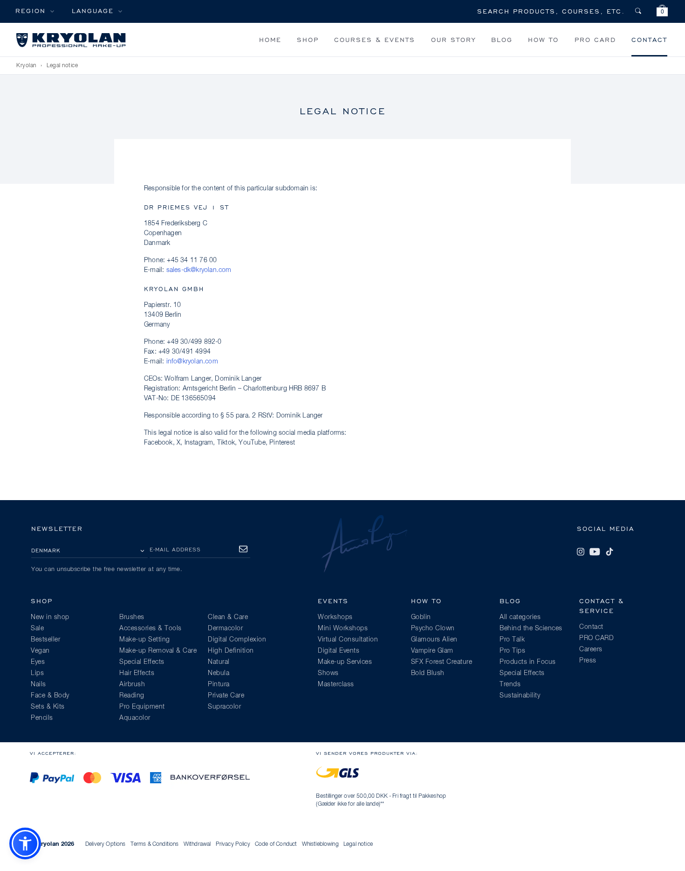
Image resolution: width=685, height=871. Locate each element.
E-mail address (175, 549)
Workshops (335, 617)
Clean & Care (228, 617)
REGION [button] (30, 10)
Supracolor (224, 707)
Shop (308, 39)
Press (587, 660)
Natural (219, 662)
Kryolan (26, 66)
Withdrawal (197, 844)
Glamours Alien (434, 639)
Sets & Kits (48, 707)
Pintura (219, 684)
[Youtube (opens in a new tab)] (594, 551)
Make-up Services (345, 662)
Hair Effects (136, 673)
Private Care (226, 695)
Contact (649, 39)
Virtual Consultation (348, 639)
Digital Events (338, 651)
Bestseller (45, 639)
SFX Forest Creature (442, 662)
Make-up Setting (144, 639)
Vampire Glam (432, 651)
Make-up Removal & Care (158, 651)
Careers (591, 649)
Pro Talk (512, 639)
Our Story (453, 39)
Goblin (421, 617)
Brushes (131, 617)
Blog (502, 39)
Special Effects (141, 662)
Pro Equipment (142, 707)
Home (270, 39)
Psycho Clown (433, 628)
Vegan (40, 651)
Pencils (42, 718)
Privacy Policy (233, 844)
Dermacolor (225, 628)
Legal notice (358, 844)
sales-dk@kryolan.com (199, 270)
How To (543, 39)
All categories (520, 617)
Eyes (38, 662)
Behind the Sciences (531, 628)
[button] (662, 11)
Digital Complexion (237, 639)
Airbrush (132, 684)
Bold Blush (428, 673)
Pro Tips (512, 651)
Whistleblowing (320, 844)
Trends (510, 684)
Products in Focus (528, 662)
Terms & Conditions (154, 844)
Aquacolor (135, 718)
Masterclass (336, 684)
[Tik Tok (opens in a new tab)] (609, 551)
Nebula (218, 673)
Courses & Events (374, 39)
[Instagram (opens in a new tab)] (580, 551)
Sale (37, 628)
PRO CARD (595, 39)
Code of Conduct (276, 844)
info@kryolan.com (192, 361)
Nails (38, 684)
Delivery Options (105, 844)
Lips (37, 673)
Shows (328, 673)
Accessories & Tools (150, 628)
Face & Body (50, 695)
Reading (131, 695)
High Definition (231, 651)
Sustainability (520, 695)
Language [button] (93, 10)
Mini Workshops (343, 628)
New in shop (50, 617)
